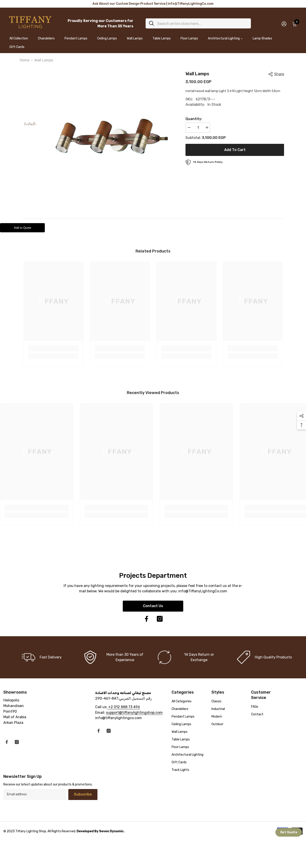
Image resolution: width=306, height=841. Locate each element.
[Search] (198, 23)
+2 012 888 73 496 (123, 707)
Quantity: (193, 119)
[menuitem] (18, 40)
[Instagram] (160, 619)
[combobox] (202, 23)
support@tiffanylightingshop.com (134, 712)
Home (24, 60)
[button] (288, 832)
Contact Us (153, 606)
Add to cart (235, 150)
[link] (53, 348)
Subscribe (83, 794)
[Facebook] (146, 619)
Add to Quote (22, 227)
